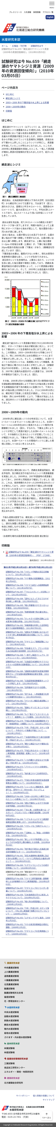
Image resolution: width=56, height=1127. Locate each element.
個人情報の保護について (43, 1095)
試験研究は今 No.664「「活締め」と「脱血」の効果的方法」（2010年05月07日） (28, 834)
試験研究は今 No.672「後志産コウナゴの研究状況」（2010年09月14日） (27, 775)
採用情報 (37, 12)
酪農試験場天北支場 (13, 992)
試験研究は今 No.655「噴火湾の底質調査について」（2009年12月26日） (27, 903)
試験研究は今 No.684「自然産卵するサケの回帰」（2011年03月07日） (26, 689)
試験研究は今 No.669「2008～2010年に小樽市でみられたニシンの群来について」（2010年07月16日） (28, 798)
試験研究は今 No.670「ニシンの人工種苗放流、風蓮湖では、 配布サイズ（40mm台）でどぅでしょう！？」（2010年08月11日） (27, 789)
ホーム (5, 45)
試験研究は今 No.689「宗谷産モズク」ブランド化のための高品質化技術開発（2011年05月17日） (27, 650)
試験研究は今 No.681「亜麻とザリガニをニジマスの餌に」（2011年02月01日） (27, 709)
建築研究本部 (13, 1078)
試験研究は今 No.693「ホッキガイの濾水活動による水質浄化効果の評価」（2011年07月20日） (27, 620)
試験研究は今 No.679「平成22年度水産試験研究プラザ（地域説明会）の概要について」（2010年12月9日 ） (28, 722)
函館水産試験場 (11, 1016)
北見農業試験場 (11, 984)
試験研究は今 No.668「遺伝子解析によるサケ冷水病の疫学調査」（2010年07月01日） (27, 804)
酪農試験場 (9, 988)
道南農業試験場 (11, 975)
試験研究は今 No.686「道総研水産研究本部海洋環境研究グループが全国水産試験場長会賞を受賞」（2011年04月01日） (27, 674)
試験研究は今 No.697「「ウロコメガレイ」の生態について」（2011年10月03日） (28, 593)
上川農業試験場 (11, 971)
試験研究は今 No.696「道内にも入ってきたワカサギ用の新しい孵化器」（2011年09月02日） (27, 600)
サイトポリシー (23, 1095)
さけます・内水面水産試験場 (17, 1037)
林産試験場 (9, 1052)
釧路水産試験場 (11, 1020)
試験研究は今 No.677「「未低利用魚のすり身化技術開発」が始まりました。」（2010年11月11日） (28, 738)
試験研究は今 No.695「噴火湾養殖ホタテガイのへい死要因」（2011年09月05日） (27, 607)
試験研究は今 (37, 45)
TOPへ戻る (46, 1115)
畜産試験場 (9, 996)
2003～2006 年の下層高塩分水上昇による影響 (27, 102)
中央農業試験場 (11, 967)
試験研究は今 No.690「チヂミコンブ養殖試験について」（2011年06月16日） (27, 643)
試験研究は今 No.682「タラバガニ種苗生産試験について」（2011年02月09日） (27, 702)
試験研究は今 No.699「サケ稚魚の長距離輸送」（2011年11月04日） (28, 580)
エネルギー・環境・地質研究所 (18, 1071)
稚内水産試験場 (11, 1028)
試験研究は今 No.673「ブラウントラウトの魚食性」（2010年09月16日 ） (27, 768)
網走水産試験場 (11, 1024)
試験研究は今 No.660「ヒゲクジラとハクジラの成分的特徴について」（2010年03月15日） (27, 866)
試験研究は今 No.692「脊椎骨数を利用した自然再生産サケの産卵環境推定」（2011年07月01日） (27, 627)
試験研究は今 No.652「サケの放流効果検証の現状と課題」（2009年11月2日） (27, 926)
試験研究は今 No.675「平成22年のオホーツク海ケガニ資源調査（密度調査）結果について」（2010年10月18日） (27, 753)
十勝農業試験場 (11, 980)
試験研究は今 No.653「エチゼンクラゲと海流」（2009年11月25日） (28, 919)
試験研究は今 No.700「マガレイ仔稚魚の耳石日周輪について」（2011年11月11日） (27, 573)
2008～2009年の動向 (16, 106)
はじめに (10, 94)
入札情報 (27, 12)
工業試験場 (9, 1063)
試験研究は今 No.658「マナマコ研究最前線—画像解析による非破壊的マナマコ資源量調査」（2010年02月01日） (27, 881)
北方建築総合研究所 (13, 1082)
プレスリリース (15, 12)
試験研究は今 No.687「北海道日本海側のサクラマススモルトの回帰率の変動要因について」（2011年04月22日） (27, 664)
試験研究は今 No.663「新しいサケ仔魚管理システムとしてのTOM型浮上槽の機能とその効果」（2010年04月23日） (28, 842)
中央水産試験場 (11, 1012)
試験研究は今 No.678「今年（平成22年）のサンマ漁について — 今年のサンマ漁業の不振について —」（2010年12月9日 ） (27, 730)
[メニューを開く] (51, 3)
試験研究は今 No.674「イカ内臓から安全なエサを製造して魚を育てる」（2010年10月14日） (27, 761)
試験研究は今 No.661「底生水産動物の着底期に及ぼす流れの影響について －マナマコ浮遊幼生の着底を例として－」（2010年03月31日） (28, 858)
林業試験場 (9, 1048)
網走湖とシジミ (13, 98)
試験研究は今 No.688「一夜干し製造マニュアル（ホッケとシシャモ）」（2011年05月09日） (27, 656)
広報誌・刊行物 (19, 45)
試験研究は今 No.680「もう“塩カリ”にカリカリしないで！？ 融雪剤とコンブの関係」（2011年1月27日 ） (28, 716)
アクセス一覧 (48, 12)
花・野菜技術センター (14, 1001)
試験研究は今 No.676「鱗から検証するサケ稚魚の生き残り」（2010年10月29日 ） (27, 745)
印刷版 (9, 110)
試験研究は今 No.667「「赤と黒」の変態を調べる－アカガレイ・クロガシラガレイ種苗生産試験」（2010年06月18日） (28, 812)
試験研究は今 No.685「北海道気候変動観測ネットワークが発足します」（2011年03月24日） (27, 682)
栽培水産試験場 (11, 1033)
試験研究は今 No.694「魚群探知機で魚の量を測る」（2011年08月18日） (27, 613)
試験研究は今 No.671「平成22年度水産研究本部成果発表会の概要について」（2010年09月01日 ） (27, 781)
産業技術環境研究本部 (17, 1058)
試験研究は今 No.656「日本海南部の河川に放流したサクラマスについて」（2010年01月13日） (27, 896)
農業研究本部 (13, 962)
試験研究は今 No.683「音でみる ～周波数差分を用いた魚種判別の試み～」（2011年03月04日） (27, 695)
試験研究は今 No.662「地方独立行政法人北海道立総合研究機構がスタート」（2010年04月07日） (27, 850)
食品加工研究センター (14, 1067)
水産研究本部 (13, 1007)
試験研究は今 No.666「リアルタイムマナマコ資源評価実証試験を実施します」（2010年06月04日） (27, 821)
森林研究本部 (13, 1043)
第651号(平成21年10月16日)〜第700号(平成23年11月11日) (28, 567)
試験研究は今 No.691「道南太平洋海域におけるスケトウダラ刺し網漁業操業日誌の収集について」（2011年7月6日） (27, 635)
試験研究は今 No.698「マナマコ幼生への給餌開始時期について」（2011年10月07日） (27, 586)
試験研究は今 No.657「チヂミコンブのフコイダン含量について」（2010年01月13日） (27, 889)
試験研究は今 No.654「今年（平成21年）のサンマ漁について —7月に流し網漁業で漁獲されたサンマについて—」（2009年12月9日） (27, 911)
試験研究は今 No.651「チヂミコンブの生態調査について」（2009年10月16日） (27, 932)
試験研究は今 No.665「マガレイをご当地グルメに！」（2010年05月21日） (28, 827)
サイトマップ (48, 1099)
